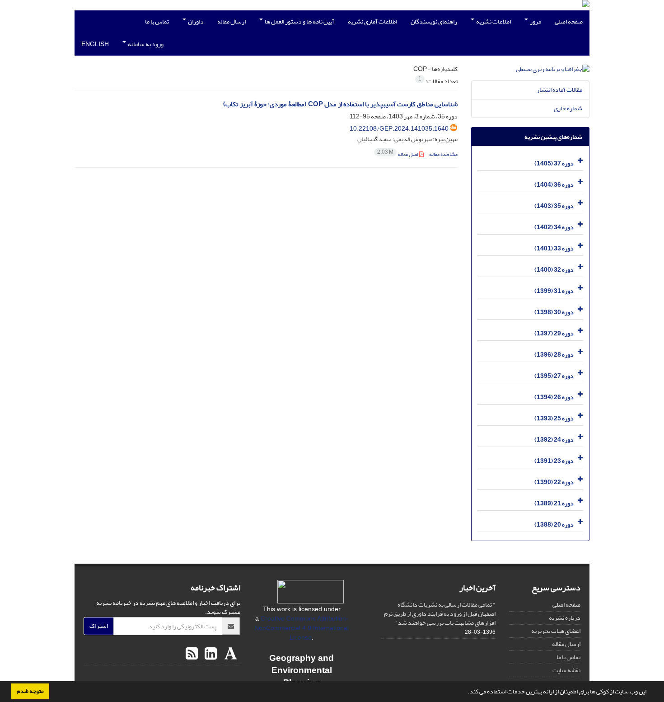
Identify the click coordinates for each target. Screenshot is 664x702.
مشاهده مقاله (443, 154)
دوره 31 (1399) (554, 291)
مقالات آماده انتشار (559, 90)
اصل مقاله (398, 154)
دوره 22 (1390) (554, 482)
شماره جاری (568, 108)
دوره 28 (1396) (554, 355)
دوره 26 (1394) (554, 397)
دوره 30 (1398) (554, 312)
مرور (535, 21)
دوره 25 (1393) (554, 418)
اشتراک (98, 626)
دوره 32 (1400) (554, 270)
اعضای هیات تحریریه (555, 631)
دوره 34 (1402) (554, 227)
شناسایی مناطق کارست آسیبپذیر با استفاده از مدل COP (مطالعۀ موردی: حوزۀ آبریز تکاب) (340, 104)
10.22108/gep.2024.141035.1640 (399, 128)
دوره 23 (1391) (554, 461)
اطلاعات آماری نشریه (372, 21)
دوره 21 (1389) (554, 503)
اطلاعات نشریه (493, 21)
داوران (195, 21)
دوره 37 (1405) (554, 163)
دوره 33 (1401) (554, 248)
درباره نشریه (564, 618)
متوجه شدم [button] (30, 691)
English (95, 44)
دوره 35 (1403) (554, 206)
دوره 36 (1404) (554, 185)
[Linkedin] (209, 654)
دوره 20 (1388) (554, 524)
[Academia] (229, 654)
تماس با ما (157, 21)
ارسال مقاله (231, 21)
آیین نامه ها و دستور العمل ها (299, 21)
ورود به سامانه (145, 44)
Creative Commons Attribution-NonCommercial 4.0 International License (301, 628)
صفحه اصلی (569, 21)
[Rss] (191, 654)
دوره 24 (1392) (554, 439)
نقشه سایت (566, 670)
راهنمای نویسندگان (434, 21)
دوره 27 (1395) (554, 376)
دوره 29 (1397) (554, 333)
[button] (465, 692)
